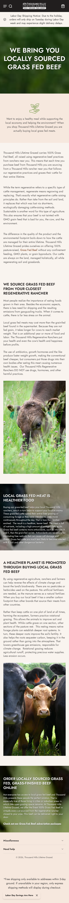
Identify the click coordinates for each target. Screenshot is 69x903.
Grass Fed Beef (28, 250)
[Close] (36, 895)
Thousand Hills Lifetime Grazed (38, 857)
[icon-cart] (62, 6)
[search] (10, 6)
